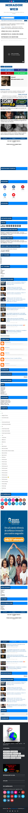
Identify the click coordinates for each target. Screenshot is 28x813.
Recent (5, 641)
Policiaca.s (5, 466)
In (2, 426)
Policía (4, 457)
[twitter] (13, 1)
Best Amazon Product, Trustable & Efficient (13, 358)
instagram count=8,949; (6, 401)
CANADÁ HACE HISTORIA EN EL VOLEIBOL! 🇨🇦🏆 (15, 325)
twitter (2, 271)
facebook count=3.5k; (5, 400)
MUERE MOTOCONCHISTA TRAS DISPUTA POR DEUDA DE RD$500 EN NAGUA (15, 308)
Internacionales (8, 27)
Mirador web (14, 7)
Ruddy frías (7, 352)
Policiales (4, 483)
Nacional (4, 446)
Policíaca (4, 461)
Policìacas (4, 472)
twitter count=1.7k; (4, 403)
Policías (4, 486)
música (4, 439)
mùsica (4, 442)
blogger (5, 138)
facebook (23, 138)
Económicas (3, 391)
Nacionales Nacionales (8, 450)
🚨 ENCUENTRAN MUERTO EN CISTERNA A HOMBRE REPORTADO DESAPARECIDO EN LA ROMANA (17, 705)
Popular (14, 641)
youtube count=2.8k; (5, 404)
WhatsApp (3, 595)
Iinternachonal (6, 422)
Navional (4, 455)
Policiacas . (5, 475)
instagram (3, 273)
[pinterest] (13, 811)
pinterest (2, 592)
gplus (2, 272)
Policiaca (4, 459)
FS (24, 808)
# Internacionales (8, 66)
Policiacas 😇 (5, 477)
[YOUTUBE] (15, 1)
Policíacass (5, 481)
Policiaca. (4, 464)
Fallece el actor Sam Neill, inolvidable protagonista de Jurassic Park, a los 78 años (14, 121)
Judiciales (2, 393)
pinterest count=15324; (5, 402)
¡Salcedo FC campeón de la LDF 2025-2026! (10, 232)
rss (1, 269)
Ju (2, 435)
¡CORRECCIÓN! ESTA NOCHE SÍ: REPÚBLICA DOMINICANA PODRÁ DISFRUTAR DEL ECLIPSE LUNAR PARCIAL (16, 288)
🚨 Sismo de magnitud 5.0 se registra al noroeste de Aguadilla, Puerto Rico (13, 108)
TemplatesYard (14, 808)
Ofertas (2, 276)
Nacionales (19, 20)
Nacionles (4, 453)
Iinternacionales (6, 424)
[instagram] (11, 1)
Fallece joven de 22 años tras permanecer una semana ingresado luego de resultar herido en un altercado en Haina (16, 299)
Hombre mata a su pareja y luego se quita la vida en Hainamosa (16, 293)
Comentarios (23, 641)
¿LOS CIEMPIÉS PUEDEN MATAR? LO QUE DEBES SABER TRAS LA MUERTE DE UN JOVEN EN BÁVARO (16, 314)
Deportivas (3, 387)
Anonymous (7, 347)
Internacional (5, 428)
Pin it (9, 73)
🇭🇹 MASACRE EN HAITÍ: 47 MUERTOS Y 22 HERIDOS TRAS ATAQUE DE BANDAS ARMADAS (16, 331)
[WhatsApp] (20, 810)
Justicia (4, 437)
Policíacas (3, 389)
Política (2, 390)
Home (2, 27)
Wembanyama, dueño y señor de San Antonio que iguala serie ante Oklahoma (14, 234)
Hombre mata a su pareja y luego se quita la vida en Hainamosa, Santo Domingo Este (16, 283)
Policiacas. (5, 479)
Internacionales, (19, 40)
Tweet (9, 70)
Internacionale (6, 431)
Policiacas (4, 468)
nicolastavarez (8, 342)
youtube (2, 608)
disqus (13, 138)
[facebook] (9, 1)
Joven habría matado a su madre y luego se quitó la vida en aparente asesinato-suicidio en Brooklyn (13, 133)
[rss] (15, 811)
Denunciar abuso (5, 336)
